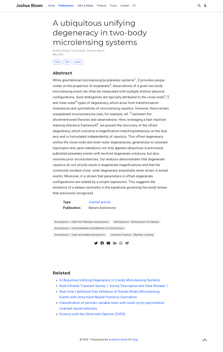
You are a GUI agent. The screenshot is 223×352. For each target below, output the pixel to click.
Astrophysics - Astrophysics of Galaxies (136, 221)
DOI (67, 62)
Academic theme (118, 339)
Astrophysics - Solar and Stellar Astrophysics (79, 234)
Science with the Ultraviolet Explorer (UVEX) (92, 314)
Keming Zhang (61, 50)
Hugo (135, 339)
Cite (57, 62)
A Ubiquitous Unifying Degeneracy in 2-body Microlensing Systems (109, 280)
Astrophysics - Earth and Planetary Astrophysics (81, 221)
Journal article (99, 202)
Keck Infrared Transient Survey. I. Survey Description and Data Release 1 (113, 286)
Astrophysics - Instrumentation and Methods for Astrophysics (89, 228)
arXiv (78, 62)
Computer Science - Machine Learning (132, 234)
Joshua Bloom (29, 5)
